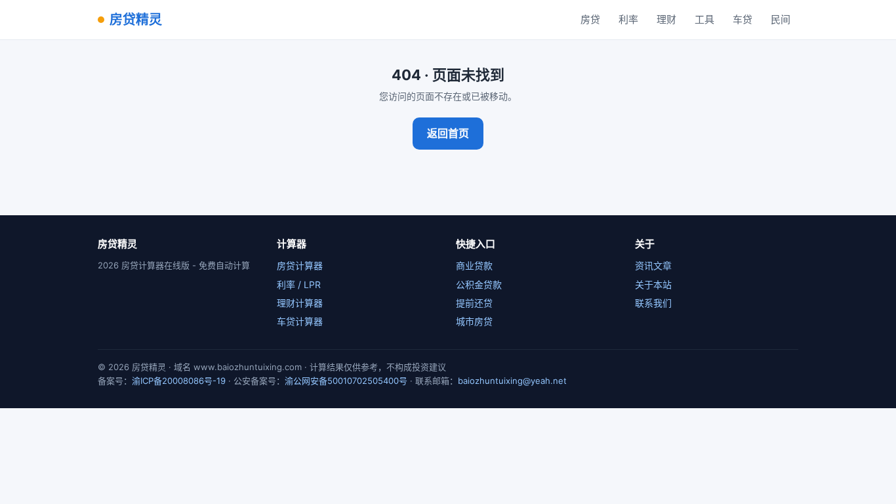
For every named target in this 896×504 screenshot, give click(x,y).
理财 (666, 19)
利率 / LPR (299, 284)
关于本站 (653, 284)
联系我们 (653, 302)
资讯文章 (653, 265)
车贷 (742, 19)
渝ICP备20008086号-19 (179, 380)
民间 (780, 19)
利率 (628, 19)
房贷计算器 (300, 265)
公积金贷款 (479, 284)
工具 (704, 19)
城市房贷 (474, 321)
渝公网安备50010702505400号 (346, 380)
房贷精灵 (136, 20)
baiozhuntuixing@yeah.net (512, 380)
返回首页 (448, 133)
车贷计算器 (300, 321)
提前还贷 (474, 302)
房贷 (590, 19)
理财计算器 (300, 302)
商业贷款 (474, 265)
